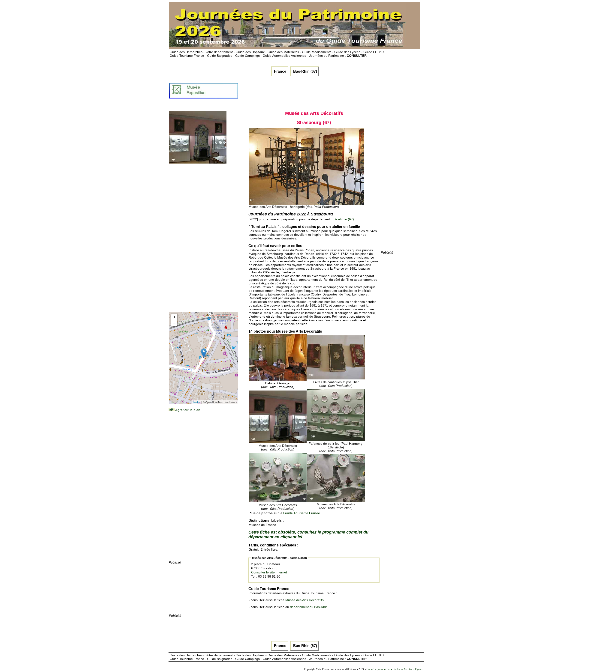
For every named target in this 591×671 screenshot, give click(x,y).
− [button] (174, 323)
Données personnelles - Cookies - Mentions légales (394, 669)
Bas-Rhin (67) (304, 71)
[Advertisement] (323, 92)
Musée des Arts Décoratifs (304, 600)
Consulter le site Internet (269, 572)
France (279, 71)
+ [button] (174, 316)
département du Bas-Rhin (309, 607)
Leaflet (197, 402)
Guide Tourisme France (301, 513)
